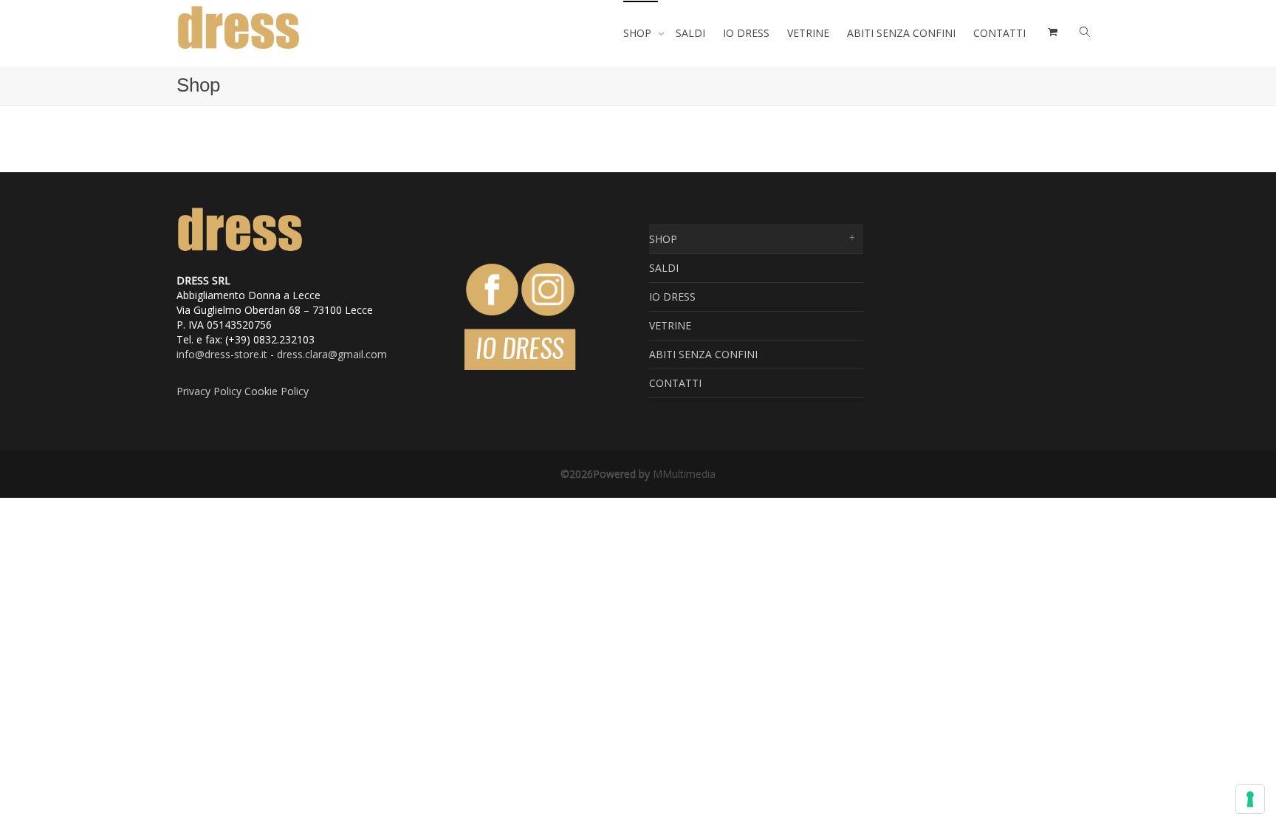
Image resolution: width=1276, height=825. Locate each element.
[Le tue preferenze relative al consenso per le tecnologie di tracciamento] (1250, 799)
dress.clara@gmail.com (332, 354)
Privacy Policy (208, 391)
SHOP (638, 33)
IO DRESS (746, 33)
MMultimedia (684, 474)
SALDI (690, 33)
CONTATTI (999, 33)
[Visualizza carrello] (1051, 33)
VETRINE (808, 33)
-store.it (248, 354)
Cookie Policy (276, 391)
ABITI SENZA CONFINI (901, 33)
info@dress (203, 354)
